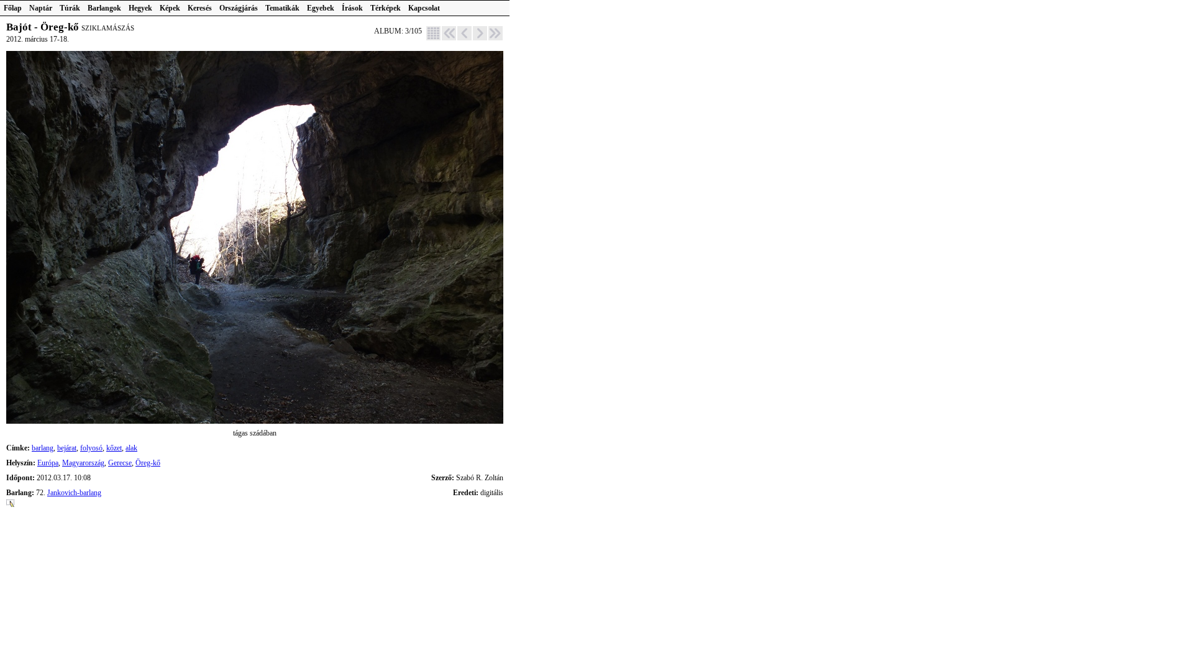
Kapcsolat (424, 8)
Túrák (70, 8)
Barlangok (104, 8)
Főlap (13, 8)
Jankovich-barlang (74, 492)
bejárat (66, 448)
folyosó (91, 448)
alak (131, 448)
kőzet (114, 448)
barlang (42, 448)
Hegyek (140, 8)
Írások (352, 8)
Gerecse (120, 463)
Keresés (200, 8)
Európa (47, 463)
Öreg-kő (147, 463)
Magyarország (83, 463)
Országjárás (238, 8)
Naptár (40, 8)
